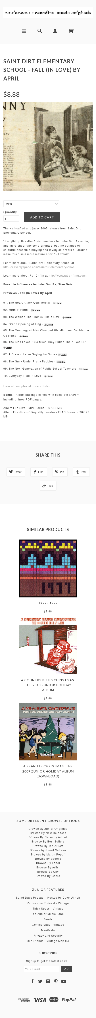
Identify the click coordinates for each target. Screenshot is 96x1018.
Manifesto (48, 930)
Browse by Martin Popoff (48, 854)
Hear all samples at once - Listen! (27, 386)
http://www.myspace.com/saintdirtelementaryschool (39, 267)
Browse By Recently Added (48, 837)
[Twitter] (40, 981)
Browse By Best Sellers (48, 841)
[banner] (48, 12)
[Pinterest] (56, 981)
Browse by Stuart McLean (48, 850)
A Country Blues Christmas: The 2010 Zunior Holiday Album (48, 685)
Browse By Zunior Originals (48, 828)
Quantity (10, 212)
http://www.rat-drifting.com (67, 275)
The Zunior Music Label (48, 914)
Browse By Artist (48, 867)
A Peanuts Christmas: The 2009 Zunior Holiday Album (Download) (48, 771)
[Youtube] (63, 981)
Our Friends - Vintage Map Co (48, 941)
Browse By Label (48, 863)
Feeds (48, 919)
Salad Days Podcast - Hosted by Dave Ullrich (48, 897)
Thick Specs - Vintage (48, 908)
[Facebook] (32, 981)
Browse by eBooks (48, 858)
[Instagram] (48, 981)
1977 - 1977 (48, 603)
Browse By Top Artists (48, 846)
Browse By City (48, 871)
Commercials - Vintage (48, 924)
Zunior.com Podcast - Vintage (48, 903)
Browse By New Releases (48, 833)
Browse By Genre (48, 876)
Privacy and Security (48, 935)
